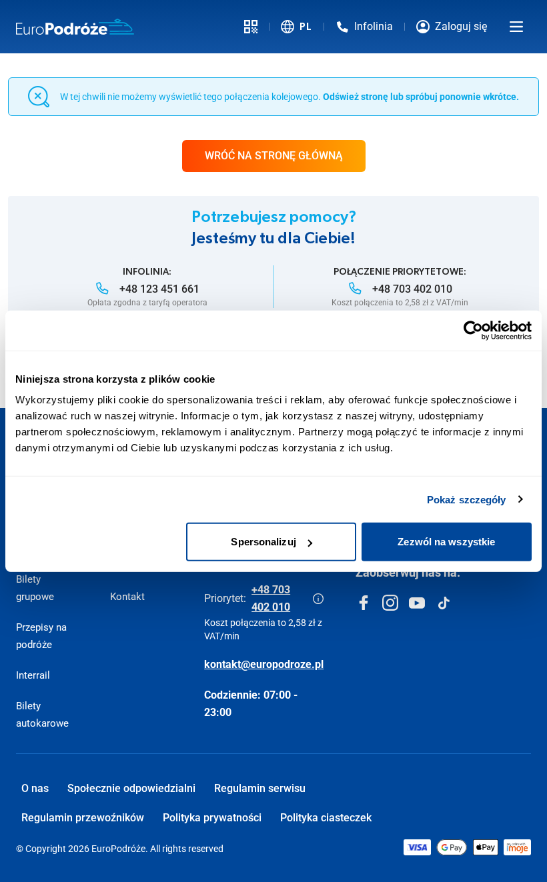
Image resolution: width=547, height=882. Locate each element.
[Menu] (516, 27)
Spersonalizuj (263, 541)
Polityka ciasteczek (326, 817)
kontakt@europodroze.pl (264, 664)
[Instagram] (390, 603)
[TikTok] (444, 603)
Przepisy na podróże (41, 636)
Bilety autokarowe (42, 714)
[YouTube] (417, 603)
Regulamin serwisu (260, 788)
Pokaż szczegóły (466, 499)
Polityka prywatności (212, 817)
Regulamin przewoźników (82, 817)
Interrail (33, 675)
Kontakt (127, 597)
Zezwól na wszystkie (446, 541)
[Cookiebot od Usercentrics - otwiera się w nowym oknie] (473, 330)
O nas (35, 788)
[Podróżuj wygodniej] (250, 27)
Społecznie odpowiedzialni (131, 788)
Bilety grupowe (35, 588)
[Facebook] (364, 603)
